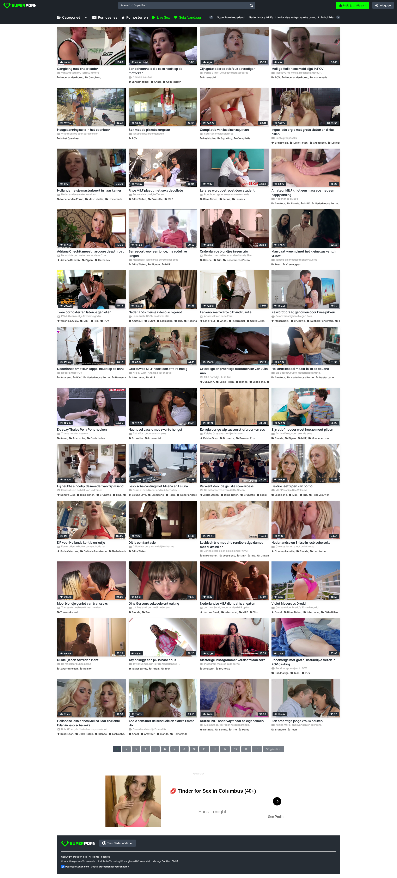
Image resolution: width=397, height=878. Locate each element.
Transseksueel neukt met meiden (81, 607)
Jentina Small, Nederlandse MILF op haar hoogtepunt (228, 607)
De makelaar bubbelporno (76, 664)
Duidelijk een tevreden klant (78, 660)
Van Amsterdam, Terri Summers (80, 72)
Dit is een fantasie (142, 542)
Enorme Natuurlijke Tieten (148, 194)
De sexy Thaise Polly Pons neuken (82, 429)
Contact (65, 861)
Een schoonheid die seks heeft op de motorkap (155, 71)
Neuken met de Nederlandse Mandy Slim (228, 255)
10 (204, 749)
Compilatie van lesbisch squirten (224, 129)
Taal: (117, 843)
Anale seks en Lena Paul (218, 316)
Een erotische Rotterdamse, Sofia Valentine (85, 546)
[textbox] (183, 5)
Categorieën (72, 17)
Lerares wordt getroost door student (227, 190)
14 (246, 749)
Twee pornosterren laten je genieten (84, 312)
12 (225, 749)
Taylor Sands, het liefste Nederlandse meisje (156, 664)
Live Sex (163, 17)
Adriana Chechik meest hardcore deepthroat (90, 251)
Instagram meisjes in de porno (222, 664)
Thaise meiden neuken (74, 433)
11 (215, 749)
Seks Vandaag (190, 17)
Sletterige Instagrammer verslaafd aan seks (232, 660)
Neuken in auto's (142, 77)
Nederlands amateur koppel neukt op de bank (90, 369)
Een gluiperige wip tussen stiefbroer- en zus (232, 429)
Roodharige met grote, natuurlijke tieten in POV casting (303, 662)
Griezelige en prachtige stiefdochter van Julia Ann (234, 371)
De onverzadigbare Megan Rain (293, 316)
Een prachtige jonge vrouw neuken (297, 721)
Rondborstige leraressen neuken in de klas (228, 194)
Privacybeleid (128, 861)
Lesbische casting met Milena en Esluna (158, 486)
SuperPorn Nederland (231, 17)
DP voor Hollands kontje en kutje (81, 542)
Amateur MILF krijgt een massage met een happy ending (302, 192)
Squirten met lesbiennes (218, 133)
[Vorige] (211, 17)
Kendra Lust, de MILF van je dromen (82, 490)
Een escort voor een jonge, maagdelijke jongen (158, 253)
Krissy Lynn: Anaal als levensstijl (151, 373)
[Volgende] (338, 17)
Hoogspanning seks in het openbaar (83, 129)
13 (235, 749)
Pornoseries (107, 17)
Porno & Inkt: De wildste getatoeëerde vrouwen (228, 72)
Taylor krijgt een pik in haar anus (152, 660)
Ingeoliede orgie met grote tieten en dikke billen (302, 131)
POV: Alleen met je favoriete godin (81, 316)
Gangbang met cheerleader (77, 69)
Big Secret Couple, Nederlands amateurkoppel (299, 373)
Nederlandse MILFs (261, 17)
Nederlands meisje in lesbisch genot (155, 312)
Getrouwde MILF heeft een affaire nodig (158, 369)
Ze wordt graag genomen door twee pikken (303, 312)
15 (257, 749)
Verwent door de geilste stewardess (227, 486)
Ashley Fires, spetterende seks (293, 433)
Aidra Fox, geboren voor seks (149, 433)
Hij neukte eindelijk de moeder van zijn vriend (90, 486)
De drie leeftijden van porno (291, 486)
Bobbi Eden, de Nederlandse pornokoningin (85, 729)
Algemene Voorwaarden (83, 861)
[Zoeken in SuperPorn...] (251, 5)
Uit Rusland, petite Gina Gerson (151, 607)
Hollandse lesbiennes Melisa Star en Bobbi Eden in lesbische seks (88, 723)
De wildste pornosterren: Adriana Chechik (85, 255)
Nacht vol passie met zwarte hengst (155, 429)
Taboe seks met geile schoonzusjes (296, 260)
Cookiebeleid (144, 861)
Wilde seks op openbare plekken (79, 133)
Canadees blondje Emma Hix (149, 729)
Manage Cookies (161, 861)
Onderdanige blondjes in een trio (224, 251)
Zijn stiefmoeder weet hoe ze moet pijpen (302, 429)
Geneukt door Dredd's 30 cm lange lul (297, 607)
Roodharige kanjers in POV (291, 668)
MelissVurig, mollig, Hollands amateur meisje (299, 72)
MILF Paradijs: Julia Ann (218, 377)
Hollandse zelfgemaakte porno (296, 17)
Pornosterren (137, 17)
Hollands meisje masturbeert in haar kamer (89, 190)
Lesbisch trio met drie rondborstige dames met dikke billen (231, 544)
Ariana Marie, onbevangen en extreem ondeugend (299, 725)
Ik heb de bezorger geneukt (148, 133)
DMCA (175, 861)
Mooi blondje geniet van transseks (82, 603)
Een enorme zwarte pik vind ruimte (225, 312)
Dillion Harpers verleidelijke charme (153, 546)
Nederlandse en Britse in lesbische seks (300, 542)
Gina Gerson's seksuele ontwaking (154, 603)
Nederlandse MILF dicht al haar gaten (227, 603)
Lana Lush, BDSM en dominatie (150, 316)
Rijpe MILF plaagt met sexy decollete (156, 190)
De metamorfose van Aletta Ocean (224, 490)
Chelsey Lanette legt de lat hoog (294, 546)
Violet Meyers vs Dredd (288, 603)
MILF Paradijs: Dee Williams (291, 490)
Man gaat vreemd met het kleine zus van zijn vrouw (304, 253)
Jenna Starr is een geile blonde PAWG (226, 551)
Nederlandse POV (71, 373)
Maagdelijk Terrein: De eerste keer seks (155, 260)
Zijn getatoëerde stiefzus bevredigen (227, 69)
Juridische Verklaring (109, 861)
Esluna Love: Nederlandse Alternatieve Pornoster (156, 490)
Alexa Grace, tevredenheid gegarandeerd (228, 725)
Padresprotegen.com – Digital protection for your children (97, 866)
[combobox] (186, 5)
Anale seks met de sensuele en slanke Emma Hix (162, 723)
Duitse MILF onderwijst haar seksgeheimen (232, 721)
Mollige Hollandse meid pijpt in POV (297, 69)
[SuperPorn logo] (19, 6)
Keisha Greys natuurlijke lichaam (223, 433)
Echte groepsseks (286, 138)
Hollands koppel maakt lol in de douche (300, 369)
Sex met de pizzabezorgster (149, 129)
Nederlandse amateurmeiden (78, 194)
